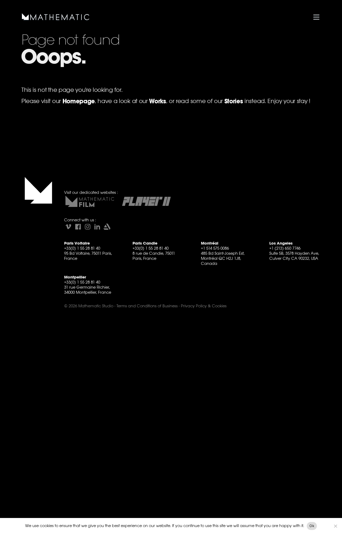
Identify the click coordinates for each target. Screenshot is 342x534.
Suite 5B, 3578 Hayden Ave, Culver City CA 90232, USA (294, 256)
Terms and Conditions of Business (147, 305)
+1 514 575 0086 (215, 248)
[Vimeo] (68, 226)
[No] (335, 526)
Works (157, 101)
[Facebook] (78, 226)
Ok (311, 526)
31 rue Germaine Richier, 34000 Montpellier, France (87, 290)
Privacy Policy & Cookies (204, 305)
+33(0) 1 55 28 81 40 (82, 248)
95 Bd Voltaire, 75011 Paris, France (88, 256)
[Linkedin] (97, 226)
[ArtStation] (107, 226)
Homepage (79, 101)
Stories (233, 101)
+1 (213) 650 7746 (285, 248)
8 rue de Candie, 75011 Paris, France (154, 256)
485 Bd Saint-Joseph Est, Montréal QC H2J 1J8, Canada (222, 258)
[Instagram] (87, 226)
